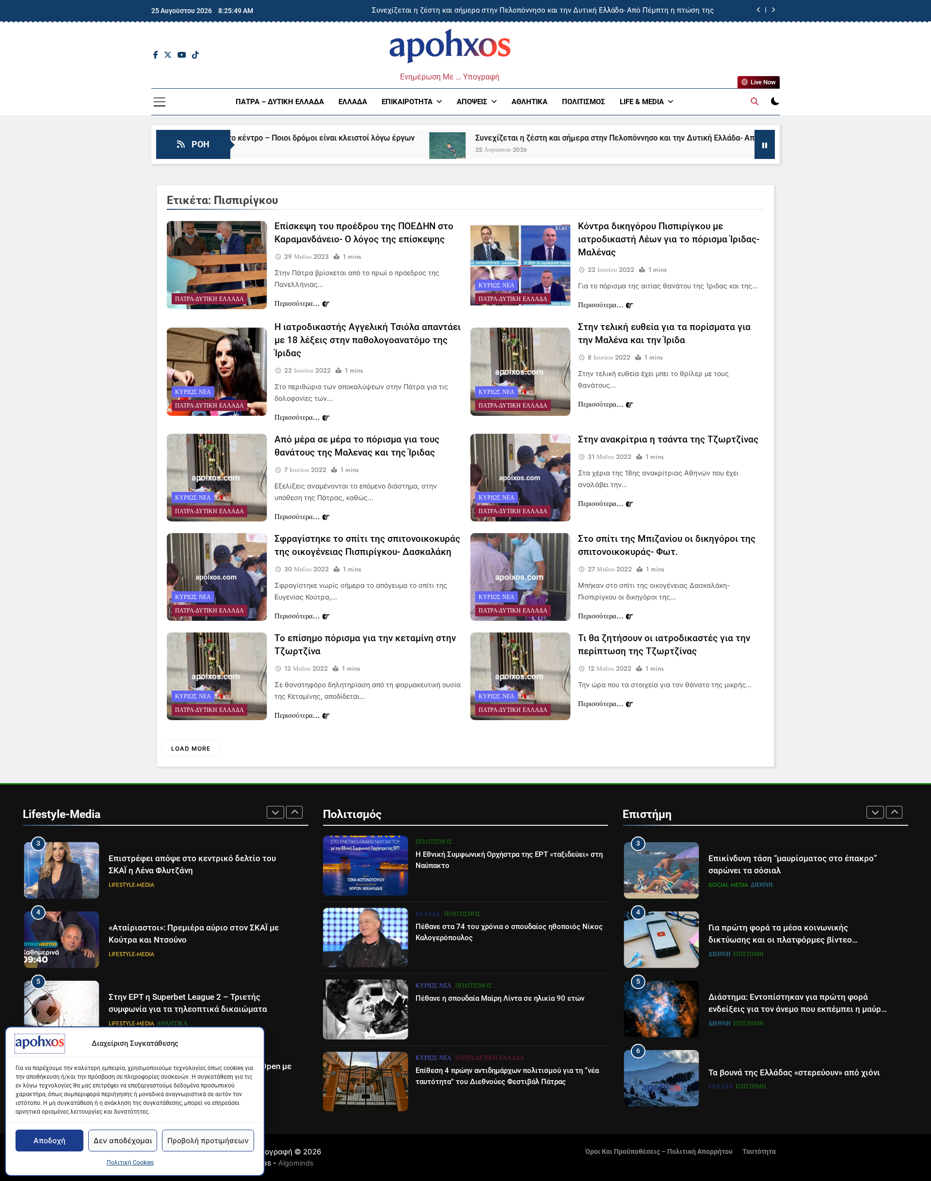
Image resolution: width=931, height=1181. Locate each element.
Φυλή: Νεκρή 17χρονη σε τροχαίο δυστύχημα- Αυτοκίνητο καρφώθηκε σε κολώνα (577, 11)
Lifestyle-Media (131, 885)
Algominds (296, 1163)
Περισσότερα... (297, 303)
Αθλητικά (529, 101)
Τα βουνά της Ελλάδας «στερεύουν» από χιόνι (794, 1003)
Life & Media (642, 101)
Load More (190, 748)
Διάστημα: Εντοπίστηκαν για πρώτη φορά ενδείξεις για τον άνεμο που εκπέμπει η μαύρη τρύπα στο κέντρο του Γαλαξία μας (797, 940)
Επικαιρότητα (407, 101)
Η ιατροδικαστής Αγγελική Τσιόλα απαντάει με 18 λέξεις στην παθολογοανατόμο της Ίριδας (367, 340)
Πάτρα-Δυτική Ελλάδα (209, 299)
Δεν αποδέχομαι (123, 1140)
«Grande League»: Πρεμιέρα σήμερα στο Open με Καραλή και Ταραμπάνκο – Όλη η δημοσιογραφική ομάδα (200, 1009)
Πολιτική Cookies (130, 1162)
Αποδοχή (49, 1140)
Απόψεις (472, 101)
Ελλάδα (352, 101)
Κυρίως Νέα (496, 285)
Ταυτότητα (759, 1152)
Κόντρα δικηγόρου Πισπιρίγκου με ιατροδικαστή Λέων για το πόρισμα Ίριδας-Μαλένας (668, 239)
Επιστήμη (748, 885)
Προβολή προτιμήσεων (208, 1140)
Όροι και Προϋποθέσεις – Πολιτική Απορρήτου (659, 1152)
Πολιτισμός (583, 101)
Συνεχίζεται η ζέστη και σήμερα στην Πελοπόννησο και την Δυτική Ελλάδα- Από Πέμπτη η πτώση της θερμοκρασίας (605, 137)
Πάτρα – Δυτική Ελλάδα (280, 101)
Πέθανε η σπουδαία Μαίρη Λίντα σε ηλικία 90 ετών (500, 998)
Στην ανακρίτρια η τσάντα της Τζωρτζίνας (668, 439)
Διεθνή (719, 885)
